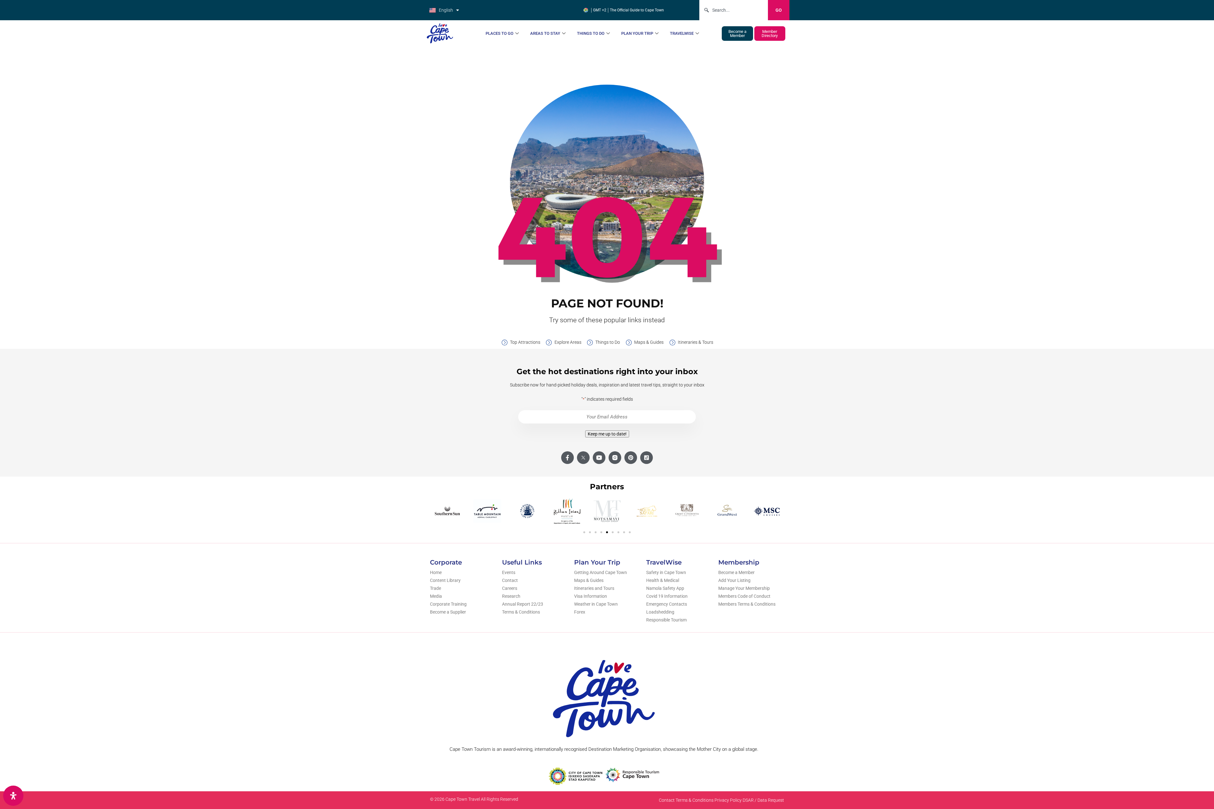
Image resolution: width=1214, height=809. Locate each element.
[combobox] (733, 10)
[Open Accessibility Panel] (13, 796)
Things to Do (590, 33)
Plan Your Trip (637, 33)
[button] (584, 532)
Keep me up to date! (607, 433)
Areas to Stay (545, 33)
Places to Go (499, 33)
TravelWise (682, 33)
